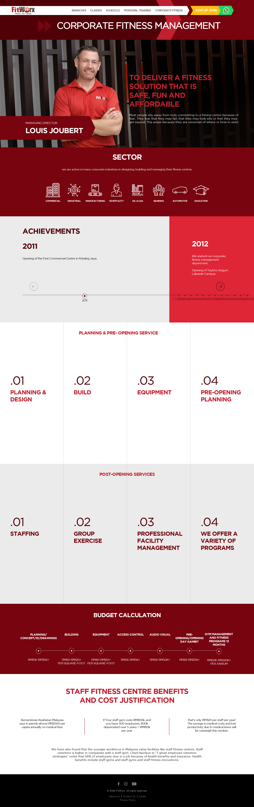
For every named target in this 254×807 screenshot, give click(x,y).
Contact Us (129, 796)
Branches (80, 10)
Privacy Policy (128, 800)
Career (142, 796)
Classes (96, 10)
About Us (114, 796)
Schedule (113, 10)
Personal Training (137, 10)
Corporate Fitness (169, 10)
